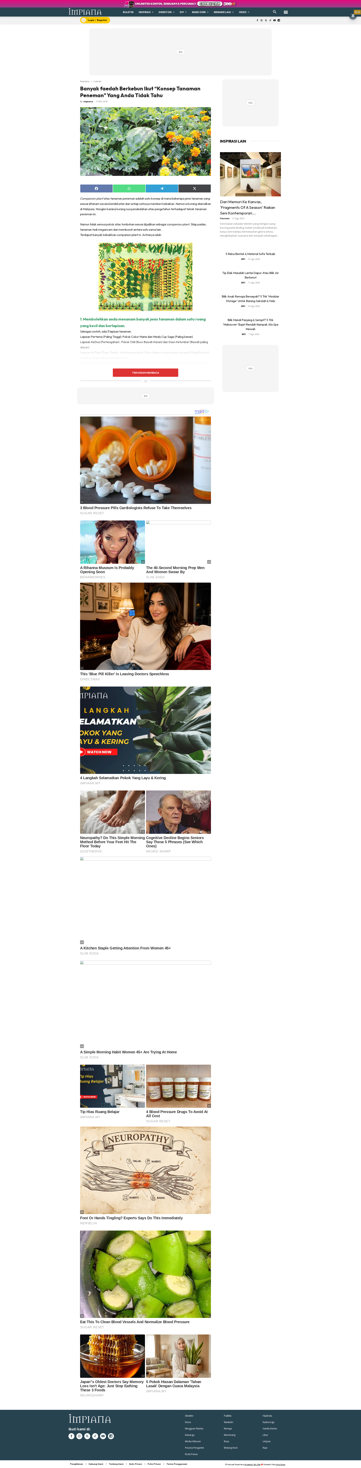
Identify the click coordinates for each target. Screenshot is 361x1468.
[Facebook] (257, 20)
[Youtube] (274, 20)
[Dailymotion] (279, 20)
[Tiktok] (270, 20)
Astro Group (280, 1464)
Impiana (84, 81)
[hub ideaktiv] (286, 10)
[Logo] (85, 11)
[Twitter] (266, 20)
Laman (97, 81)
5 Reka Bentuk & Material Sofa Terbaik (250, 254)
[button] (274, 12)
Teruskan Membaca (145, 372)
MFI (243, 259)
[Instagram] (261, 20)
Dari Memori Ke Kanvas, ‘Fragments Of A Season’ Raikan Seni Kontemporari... (247, 207)
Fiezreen (225, 218)
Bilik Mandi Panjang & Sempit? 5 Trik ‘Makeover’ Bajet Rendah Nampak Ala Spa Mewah (250, 324)
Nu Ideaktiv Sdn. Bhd (252, 1464)
